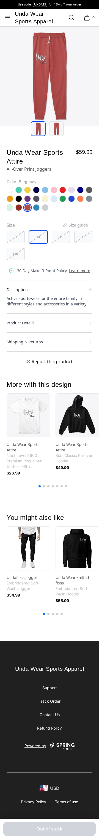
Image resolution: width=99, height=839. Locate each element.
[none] (75, 225)
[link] (28, 415)
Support (49, 687)
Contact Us (50, 714)
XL (83, 236)
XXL (16, 253)
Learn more (79, 270)
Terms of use (66, 801)
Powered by (35, 745)
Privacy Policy (33, 801)
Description (17, 289)
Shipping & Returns (25, 341)
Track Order (50, 701)
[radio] (16, 237)
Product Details (21, 322)
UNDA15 (40, 4)
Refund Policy (49, 728)
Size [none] (11, 225)
